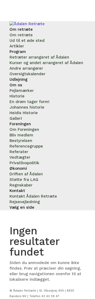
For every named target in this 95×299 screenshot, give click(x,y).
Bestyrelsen (21, 140)
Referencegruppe (26, 146)
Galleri (16, 118)
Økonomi (18, 168)
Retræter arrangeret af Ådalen (39, 57)
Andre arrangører (26, 68)
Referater (19, 151)
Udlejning (18, 79)
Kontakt (17, 190)
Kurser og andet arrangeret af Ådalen (46, 62)
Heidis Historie (24, 112)
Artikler (17, 46)
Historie (17, 96)
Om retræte (21, 29)
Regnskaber (21, 185)
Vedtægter (20, 157)
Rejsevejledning (25, 201)
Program (18, 51)
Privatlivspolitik (24, 162)
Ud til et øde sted (27, 40)
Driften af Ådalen (26, 174)
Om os (16, 85)
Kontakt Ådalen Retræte (33, 196)
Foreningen (20, 124)
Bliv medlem (21, 135)
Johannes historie (27, 107)
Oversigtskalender (27, 74)
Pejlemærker (22, 90)
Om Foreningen (24, 129)
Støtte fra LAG (24, 179)
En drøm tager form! (29, 101)
